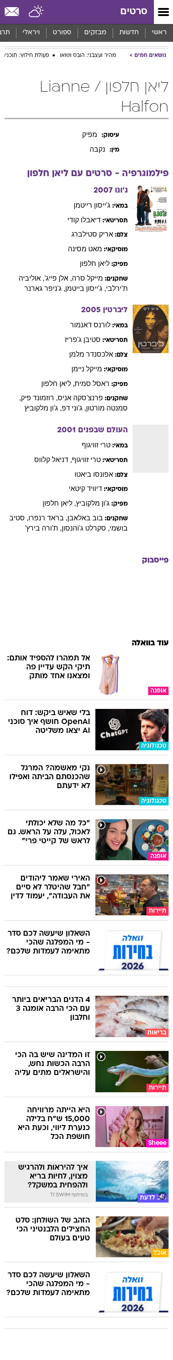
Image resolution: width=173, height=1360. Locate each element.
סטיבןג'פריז (83, 339)
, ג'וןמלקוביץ (43, 408)
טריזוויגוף (96, 445)
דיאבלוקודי (84, 220)
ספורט (62, 32)
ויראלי (31, 32)
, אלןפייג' (58, 278)
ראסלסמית (92, 383)
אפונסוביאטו (94, 474)
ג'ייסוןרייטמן (92, 205)
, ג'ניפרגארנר (44, 288)
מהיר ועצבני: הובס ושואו (88, 55)
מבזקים (95, 32)
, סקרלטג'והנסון (86, 528)
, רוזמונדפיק (39, 398)
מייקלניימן (86, 369)
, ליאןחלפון (58, 383)
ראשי (159, 32)
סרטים (133, 11)
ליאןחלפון (95, 263)
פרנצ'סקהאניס (80, 398)
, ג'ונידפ (74, 408)
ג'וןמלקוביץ (93, 503)
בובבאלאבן (85, 518)
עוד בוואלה (150, 643)
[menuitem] (129, 33)
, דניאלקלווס (53, 459)
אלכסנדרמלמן (91, 354)
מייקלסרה (87, 278)
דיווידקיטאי (85, 488)
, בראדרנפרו (47, 518)
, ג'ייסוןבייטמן (85, 288)
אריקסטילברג (92, 234)
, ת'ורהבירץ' (43, 528)
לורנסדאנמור (90, 325)
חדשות (129, 32)
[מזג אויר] (36, 12)
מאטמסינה (85, 249)
